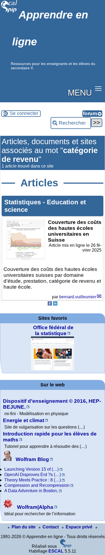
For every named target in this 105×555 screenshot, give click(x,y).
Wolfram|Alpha (34, 507)
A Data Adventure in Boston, (31, 490)
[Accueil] (9, 12)
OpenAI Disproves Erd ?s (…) (32, 474)
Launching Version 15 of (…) (31, 469)
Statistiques (23, 202)
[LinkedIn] (55, 304)
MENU (80, 92)
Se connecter (24, 113)
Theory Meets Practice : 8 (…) (32, 480)
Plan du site (24, 527)
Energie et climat (23, 420)
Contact (51, 527)
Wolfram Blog (31, 459)
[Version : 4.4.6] (66, 546)
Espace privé (79, 527)
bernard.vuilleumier (77, 297)
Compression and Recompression (36, 485)
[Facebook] (50, 304)
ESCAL (56, 551)
